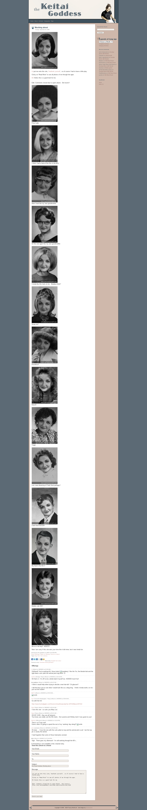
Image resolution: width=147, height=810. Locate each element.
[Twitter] (34, 659)
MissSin (33, 720)
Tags (52, 21)
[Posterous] (44, 659)
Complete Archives (104, 43)
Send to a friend (55, 654)
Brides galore (108, 67)
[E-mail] (39, 659)
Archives (41, 21)
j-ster (32, 728)
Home (32, 21)
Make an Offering (45, 654)
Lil (33, 71)
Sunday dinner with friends (106, 66)
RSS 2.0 (101, 84)
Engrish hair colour (56, 660)
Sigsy (32, 707)
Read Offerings (35, 654)
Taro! (32, 698)
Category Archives (104, 45)
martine (33, 676)
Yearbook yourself (54, 71)
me (41, 655)
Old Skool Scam (109, 60)
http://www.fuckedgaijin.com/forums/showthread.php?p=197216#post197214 (57, 704)
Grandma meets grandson (47, 662)
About (36, 21)
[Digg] (37, 659)
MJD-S (33, 693)
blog (36, 655)
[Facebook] (32, 659)
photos (45, 655)
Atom (100, 82)
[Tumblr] (41, 659)
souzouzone (89, 807)
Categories (47, 21)
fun (39, 655)
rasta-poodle (108, 55)
